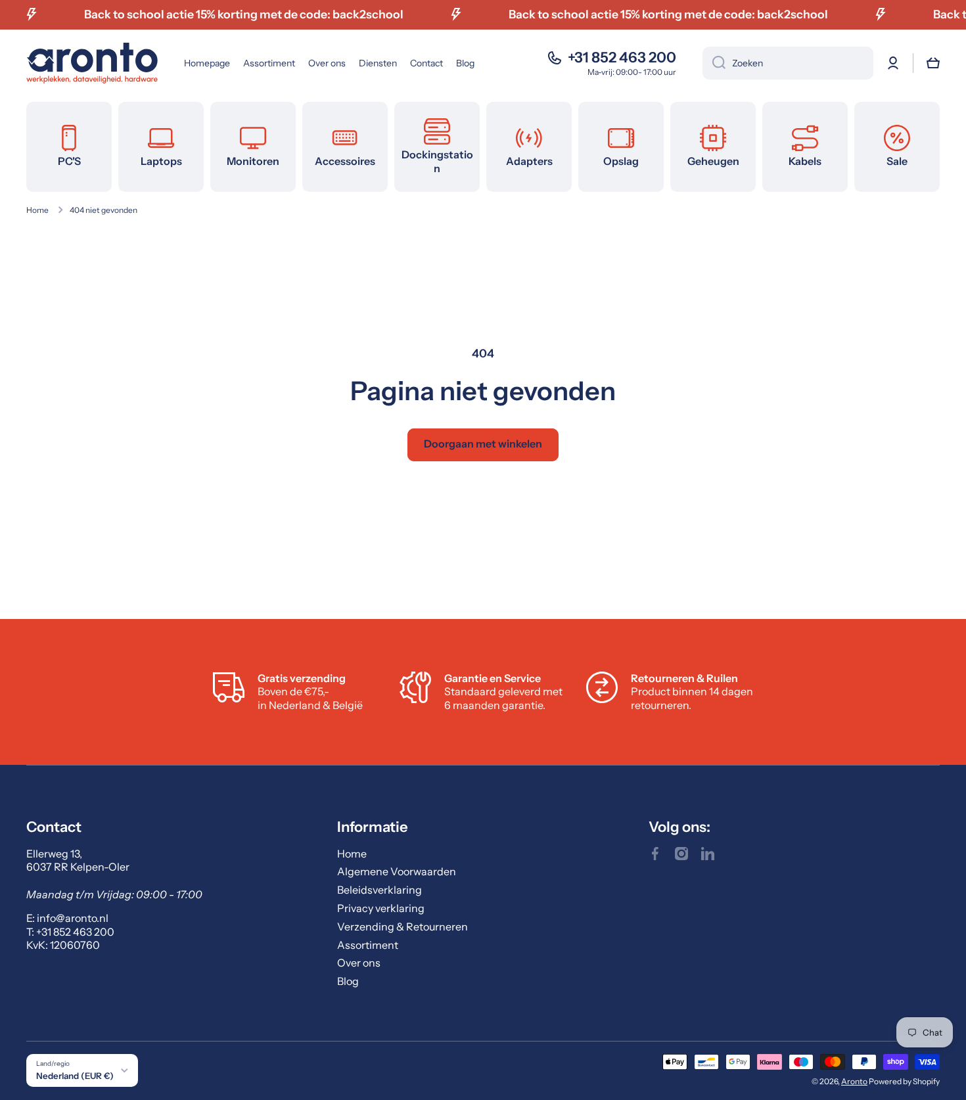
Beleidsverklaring (379, 889)
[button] (933, 63)
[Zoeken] (713, 63)
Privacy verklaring (381, 908)
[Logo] (92, 63)
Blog (348, 981)
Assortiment (367, 944)
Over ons (358, 962)
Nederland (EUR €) (75, 1075)
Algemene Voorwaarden (396, 871)
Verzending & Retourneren (402, 926)
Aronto (854, 1081)
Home (37, 210)
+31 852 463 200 (622, 57)
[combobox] (787, 63)
